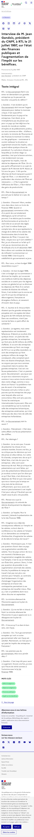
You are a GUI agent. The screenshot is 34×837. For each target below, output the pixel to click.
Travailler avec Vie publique (9, 771)
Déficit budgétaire (8, 684)
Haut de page (9, 702)
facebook (3, 742)
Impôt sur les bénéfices (10, 696)
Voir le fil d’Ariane (6, 11)
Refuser (17, 827)
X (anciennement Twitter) (9, 742)
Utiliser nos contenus (7, 765)
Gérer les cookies (9, 832)
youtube (24, 742)
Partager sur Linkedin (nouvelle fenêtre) (3, 29)
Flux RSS (4, 768)
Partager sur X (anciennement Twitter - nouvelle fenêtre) (30, 23)
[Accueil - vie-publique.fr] (16, 4)
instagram (14, 742)
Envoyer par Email (14, 23)
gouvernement (8, 210)
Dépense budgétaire (9, 688)
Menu (31, 3)
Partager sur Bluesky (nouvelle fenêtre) (9, 29)
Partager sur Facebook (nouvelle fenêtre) (24, 23)
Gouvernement (14, 92)
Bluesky (30, 742)
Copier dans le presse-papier (19, 23)
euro (12, 628)
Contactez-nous (6, 756)
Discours (7, 18)
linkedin (19, 742)
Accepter (6, 827)
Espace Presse (5, 762)
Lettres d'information (7, 759)
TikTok (3, 747)
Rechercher (26, 3)
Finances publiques (9, 692)
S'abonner (6, 727)
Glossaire (4, 774)
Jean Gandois (6, 76)
